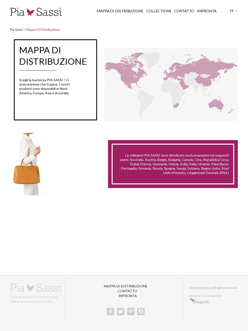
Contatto (184, 11)
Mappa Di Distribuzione (120, 11)
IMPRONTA (207, 11)
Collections (158, 11)
